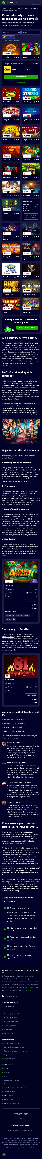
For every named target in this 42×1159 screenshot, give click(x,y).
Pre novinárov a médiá (11, 1084)
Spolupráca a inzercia (11, 1080)
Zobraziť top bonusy (27, 327)
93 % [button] (17, 140)
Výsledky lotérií (9, 1033)
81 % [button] (18, 277)
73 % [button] (35, 608)
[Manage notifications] (4, 1154)
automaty (9, 343)
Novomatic (12, 470)
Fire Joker (36, 205)
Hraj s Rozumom (9, 1059)
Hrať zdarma (31, 601)
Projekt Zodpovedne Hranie (13, 1055)
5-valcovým (15, 517)
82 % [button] (37, 237)
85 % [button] (37, 195)
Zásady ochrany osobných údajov (15, 1088)
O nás (6, 1068)
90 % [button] (17, 160)
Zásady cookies (9, 1092)
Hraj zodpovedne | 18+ (11, 1043)
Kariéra (6, 1076)
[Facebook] (21, 1119)
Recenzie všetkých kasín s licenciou (16, 1051)
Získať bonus (21, 77)
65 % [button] (35, 702)
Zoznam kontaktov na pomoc (14, 1047)
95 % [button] (37, 57)
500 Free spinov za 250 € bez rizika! (24, 70)
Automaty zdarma (10, 1026)
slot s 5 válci (36, 470)
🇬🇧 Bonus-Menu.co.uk (11, 1099)
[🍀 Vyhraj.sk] (9, 2)
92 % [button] (37, 140)
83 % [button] (17, 237)
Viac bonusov (21, 82)
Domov (4, 8)
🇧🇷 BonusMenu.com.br (11, 1103)
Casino (10, 8)
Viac (38, 25)
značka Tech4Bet (8, 636)
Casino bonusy (9, 1006)
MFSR (29, 990)
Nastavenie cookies (12, 996)
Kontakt (6, 1072)
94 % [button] (17, 120)
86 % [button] (37, 177)
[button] (34, 64)
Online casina (8, 1030)
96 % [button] (35, 699)
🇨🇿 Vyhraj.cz (8, 1095)
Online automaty (18, 8)
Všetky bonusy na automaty (31, 216)
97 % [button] (17, 57)
